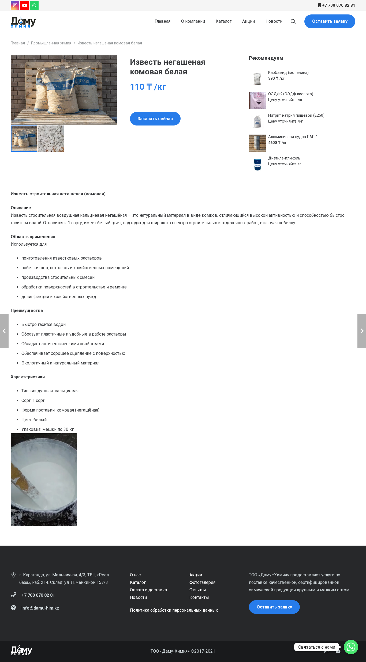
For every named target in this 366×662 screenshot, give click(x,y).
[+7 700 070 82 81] (16, 595)
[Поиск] (293, 22)
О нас (135, 574)
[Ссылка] (23, 22)
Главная (18, 43)
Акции (195, 574)
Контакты (199, 597)
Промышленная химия (51, 43)
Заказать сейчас (155, 118)
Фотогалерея (202, 582)
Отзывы (197, 589)
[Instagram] (15, 5)
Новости (138, 597)
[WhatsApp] (34, 5)
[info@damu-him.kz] (16, 608)
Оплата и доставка (148, 589)
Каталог (138, 582)
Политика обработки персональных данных (174, 610)
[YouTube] (24, 5)
